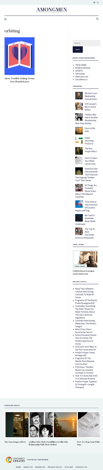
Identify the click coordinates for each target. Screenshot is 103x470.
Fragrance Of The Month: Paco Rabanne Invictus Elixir (84, 361)
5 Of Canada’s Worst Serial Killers (91, 107)
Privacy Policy (55, 467)
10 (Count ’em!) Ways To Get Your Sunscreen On (86, 348)
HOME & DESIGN (82, 68)
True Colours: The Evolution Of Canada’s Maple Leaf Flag (86, 206)
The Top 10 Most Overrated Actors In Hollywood (85, 233)
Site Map (69, 467)
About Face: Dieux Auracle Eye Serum (83, 331)
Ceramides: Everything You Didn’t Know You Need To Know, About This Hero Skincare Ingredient (85, 312)
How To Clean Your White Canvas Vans (91, 161)
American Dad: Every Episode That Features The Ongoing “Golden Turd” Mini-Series (86, 174)
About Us (28, 467)
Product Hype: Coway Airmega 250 (85, 354)
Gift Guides (80, 73)
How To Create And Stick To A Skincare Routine (86, 377)
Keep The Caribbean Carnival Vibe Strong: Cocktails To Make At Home (84, 293)
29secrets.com (81, 76)
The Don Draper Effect (91, 150)
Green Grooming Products (89, 140)
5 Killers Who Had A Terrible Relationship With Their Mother (86, 119)
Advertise (40, 467)
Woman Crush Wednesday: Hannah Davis (91, 96)
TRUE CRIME (81, 65)
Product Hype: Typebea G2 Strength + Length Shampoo (86, 384)
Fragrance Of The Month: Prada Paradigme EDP (86, 302)
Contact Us (81, 467)
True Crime (80, 266)
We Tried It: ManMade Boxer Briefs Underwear (85, 219)
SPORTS (79, 70)
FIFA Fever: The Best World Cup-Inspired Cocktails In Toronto (84, 370)
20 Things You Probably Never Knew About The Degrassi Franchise (86, 191)
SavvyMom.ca (81, 79)
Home (18, 467)
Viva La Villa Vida (60, 442)
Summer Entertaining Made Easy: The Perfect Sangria (85, 323)
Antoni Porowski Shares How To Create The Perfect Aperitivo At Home (85, 339)
